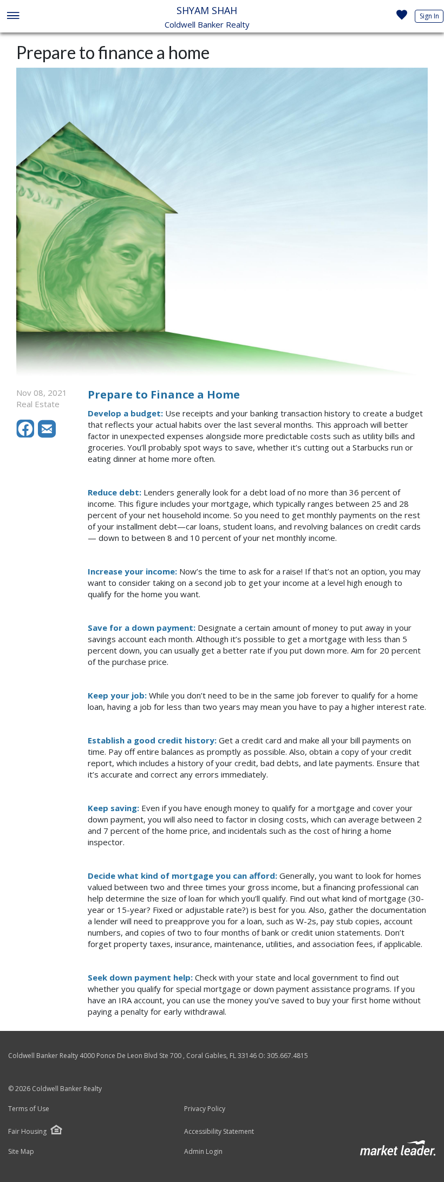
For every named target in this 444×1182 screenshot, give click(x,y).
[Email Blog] (47, 434)
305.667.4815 (287, 1055)
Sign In (429, 16)
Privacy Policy (204, 1109)
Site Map (21, 1151)
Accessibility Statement (219, 1131)
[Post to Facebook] (27, 434)
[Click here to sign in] (401, 17)
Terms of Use (28, 1109)
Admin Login (203, 1151)
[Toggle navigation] (12, 16)
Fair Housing (27, 1131)
